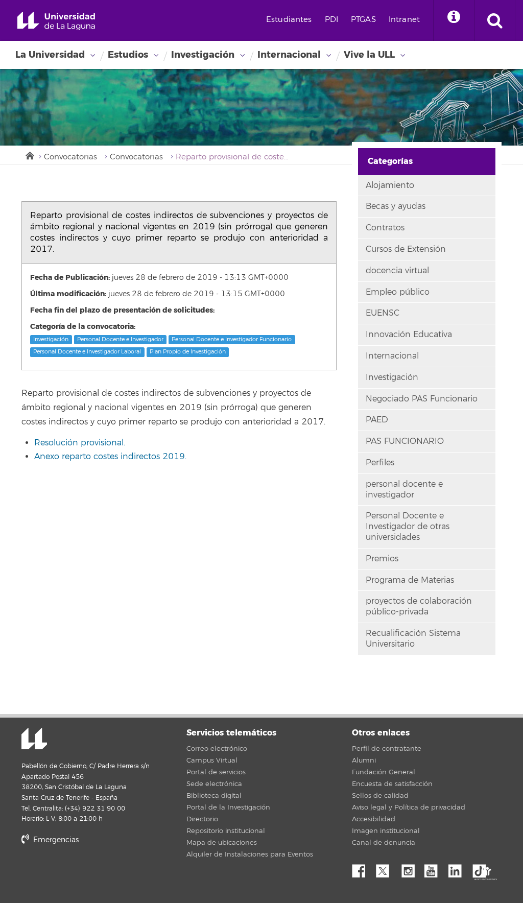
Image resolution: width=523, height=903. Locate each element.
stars (98, 875)
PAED (377, 420)
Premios (382, 559)
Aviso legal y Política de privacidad (408, 807)
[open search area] (494, 20)
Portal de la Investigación (228, 807)
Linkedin (458, 868)
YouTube (434, 868)
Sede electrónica (214, 784)
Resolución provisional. (79, 443)
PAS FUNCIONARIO (405, 441)
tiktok (482, 868)
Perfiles (380, 463)
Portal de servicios (216, 772)
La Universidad (50, 55)
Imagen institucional (386, 831)
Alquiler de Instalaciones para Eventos (249, 854)
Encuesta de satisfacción (392, 784)
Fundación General (383, 772)
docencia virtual (397, 271)
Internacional (289, 55)
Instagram (410, 868)
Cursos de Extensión (406, 249)
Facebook (362, 868)
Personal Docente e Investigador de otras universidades (407, 526)
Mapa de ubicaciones (221, 843)
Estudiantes (289, 20)
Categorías (390, 161)
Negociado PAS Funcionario (422, 399)
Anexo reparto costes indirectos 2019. (110, 456)
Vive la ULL (369, 55)
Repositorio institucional (225, 831)
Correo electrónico (216, 749)
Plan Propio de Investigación (188, 351)
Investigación (202, 55)
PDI (331, 20)
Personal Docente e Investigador (120, 339)
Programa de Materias (410, 580)
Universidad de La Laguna (56, 21)
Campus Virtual (211, 760)
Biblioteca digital (214, 796)
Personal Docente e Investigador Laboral (87, 351)
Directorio (202, 819)
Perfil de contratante (386, 749)
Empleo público (398, 292)
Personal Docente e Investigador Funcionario (232, 339)
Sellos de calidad (380, 796)
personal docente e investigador (404, 489)
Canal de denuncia (383, 843)
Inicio (29, 155)
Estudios (128, 55)
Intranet (404, 20)
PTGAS (363, 20)
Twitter (386, 868)
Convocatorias (70, 157)
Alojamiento (390, 185)
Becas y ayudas (395, 206)
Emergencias (55, 840)
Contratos (385, 228)
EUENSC (382, 313)
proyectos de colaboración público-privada (419, 606)
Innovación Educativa (409, 334)
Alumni (364, 760)
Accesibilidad (373, 819)
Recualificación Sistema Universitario (413, 638)
